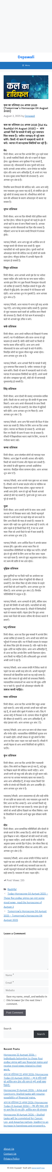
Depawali (26, 57)
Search (7, 1029)
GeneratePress (38, 1168)
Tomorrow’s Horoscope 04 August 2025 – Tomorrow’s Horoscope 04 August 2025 (25, 915)
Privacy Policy (11, 1159)
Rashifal (12, 889)
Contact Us (10, 1154)
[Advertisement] (26, 26)
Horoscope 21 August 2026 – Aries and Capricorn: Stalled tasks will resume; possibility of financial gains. (25, 1094)
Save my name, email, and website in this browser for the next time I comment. (26, 1000)
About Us (9, 1149)
